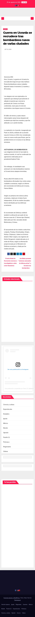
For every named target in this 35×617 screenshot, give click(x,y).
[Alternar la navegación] (32, 18)
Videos (5, 451)
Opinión (5, 432)
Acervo (19, 613)
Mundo (5, 29)
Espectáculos (7, 409)
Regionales (7, 446)
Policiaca (6, 442)
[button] (29, 18)
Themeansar (17, 600)
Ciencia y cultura (8, 404)
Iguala (5, 418)
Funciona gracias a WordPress (12, 598)
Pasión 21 (6, 437)
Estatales (6, 414)
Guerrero (25, 604)
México (5, 423)
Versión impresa (5, 604)
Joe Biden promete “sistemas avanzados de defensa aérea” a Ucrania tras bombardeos (24, 263)
